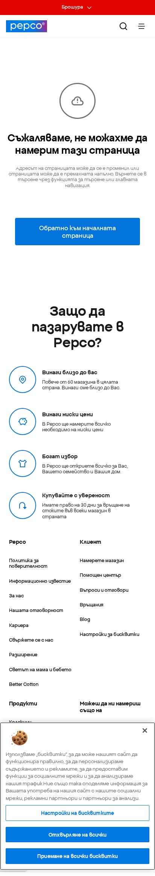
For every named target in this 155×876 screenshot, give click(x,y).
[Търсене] (123, 26)
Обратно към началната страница (77, 231)
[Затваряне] (145, 730)
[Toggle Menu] (141, 26)
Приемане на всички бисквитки (77, 855)
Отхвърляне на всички (78, 834)
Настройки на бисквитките (77, 812)
